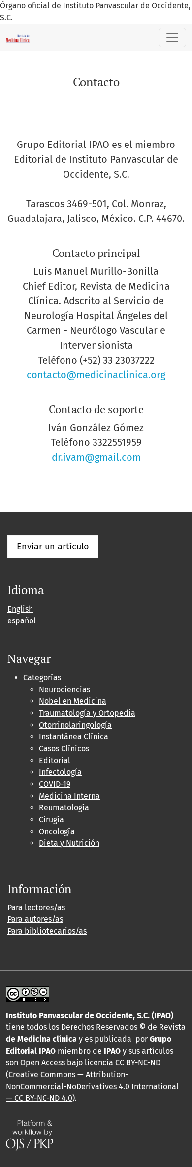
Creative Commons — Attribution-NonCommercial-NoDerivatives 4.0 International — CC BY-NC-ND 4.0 (92, 1086)
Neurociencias (64, 689)
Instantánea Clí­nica (73, 736)
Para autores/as (35, 919)
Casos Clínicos (64, 748)
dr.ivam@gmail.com (96, 457)
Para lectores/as (36, 907)
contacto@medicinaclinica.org (96, 375)
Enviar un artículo (53, 546)
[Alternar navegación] (172, 37)
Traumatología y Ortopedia (87, 713)
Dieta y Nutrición (69, 843)
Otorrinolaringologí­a (75, 724)
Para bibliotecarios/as (47, 931)
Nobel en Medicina (72, 701)
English (20, 609)
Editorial (54, 760)
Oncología (57, 831)
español (21, 620)
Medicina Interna (69, 796)
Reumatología (64, 807)
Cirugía (51, 819)
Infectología (60, 772)
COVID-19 (54, 784)
